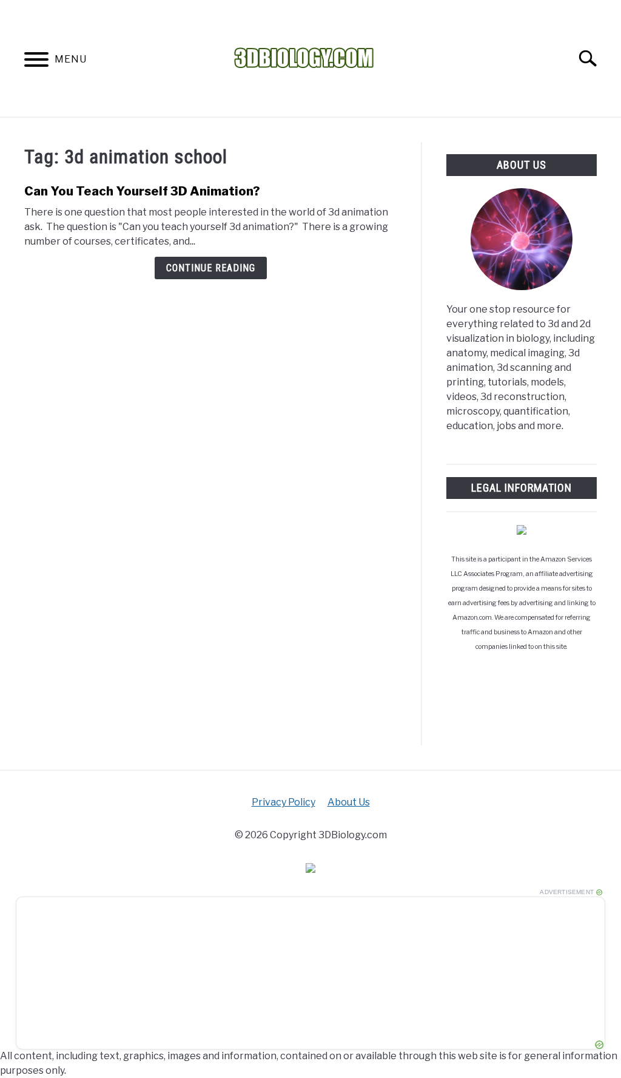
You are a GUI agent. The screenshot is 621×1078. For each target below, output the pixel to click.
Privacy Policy (283, 802)
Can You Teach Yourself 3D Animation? (142, 191)
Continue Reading (210, 268)
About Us (348, 802)
